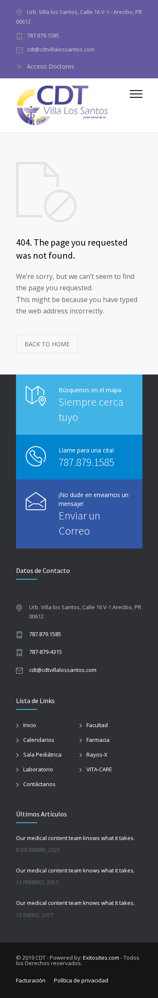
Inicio (29, 725)
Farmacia (98, 740)
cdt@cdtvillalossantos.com (60, 49)
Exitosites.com (101, 957)
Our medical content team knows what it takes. (75, 838)
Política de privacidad (81, 980)
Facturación (31, 980)
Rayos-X (96, 754)
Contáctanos (39, 784)
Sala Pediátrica (42, 754)
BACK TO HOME (47, 344)
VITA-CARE (99, 769)
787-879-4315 (45, 652)
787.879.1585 (43, 35)
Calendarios (38, 740)
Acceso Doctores (50, 66)
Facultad (97, 725)
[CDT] (73, 105)
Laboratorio (38, 769)
